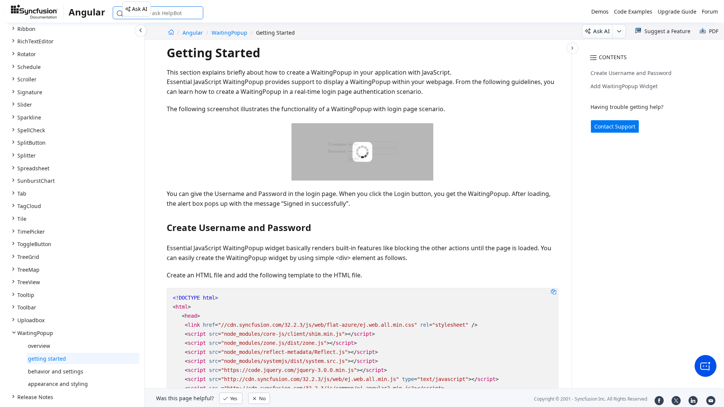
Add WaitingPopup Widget (624, 86)
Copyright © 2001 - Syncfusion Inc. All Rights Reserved (590, 399)
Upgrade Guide (677, 11)
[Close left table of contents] (140, 30)
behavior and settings (55, 371)
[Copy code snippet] (553, 291)
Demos (600, 11)
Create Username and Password (631, 73)
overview (39, 345)
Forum (710, 11)
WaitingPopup (229, 32)
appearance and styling (58, 383)
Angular (193, 32)
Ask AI (139, 8)
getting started (47, 358)
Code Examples (633, 11)
